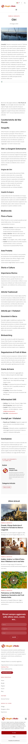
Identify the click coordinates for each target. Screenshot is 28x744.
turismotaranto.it (13, 413)
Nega (14, 736)
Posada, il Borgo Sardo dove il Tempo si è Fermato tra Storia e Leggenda (12, 527)
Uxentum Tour (4, 667)
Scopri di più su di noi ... (7, 672)
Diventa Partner (5, 699)
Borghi (2, 683)
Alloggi (2, 706)
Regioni (3, 686)
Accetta (14, 732)
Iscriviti (14, 637)
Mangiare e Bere (5, 709)
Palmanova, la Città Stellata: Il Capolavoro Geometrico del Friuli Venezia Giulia (12, 595)
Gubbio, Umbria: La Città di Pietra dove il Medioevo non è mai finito (12, 560)
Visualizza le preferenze (14, 740)
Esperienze (4, 712)
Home (2, 680)
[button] (26, 718)
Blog (2, 691)
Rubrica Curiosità (14, 16)
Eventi (2, 688)
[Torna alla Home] (8, 6)
